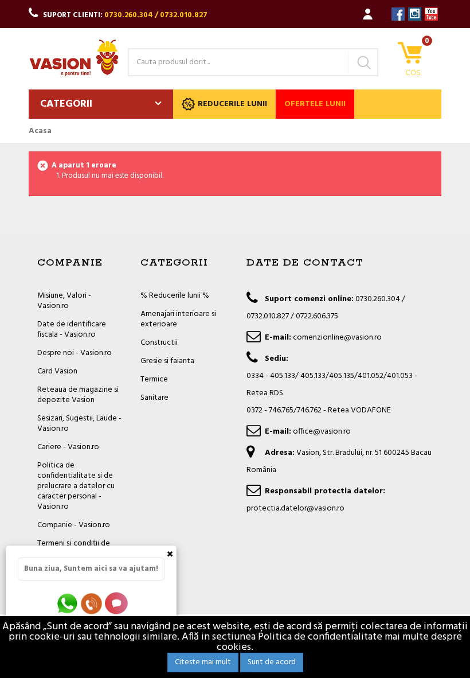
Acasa (40, 131)
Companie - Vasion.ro (73, 525)
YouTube (431, 14)
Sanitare (154, 397)
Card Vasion (57, 371)
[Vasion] (74, 57)
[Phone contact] (93, 603)
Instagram (414, 14)
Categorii (66, 104)
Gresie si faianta (167, 361)
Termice (154, 379)
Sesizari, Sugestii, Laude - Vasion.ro (79, 423)
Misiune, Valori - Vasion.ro (64, 301)
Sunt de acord (272, 662)
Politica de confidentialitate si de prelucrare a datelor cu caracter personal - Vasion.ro (76, 486)
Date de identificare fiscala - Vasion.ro (71, 329)
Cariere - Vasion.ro (68, 447)
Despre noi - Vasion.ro (74, 353)
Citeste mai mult (203, 662)
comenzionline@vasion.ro (337, 337)
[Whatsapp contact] (68, 603)
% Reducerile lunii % (174, 295)
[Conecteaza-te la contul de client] (367, 14)
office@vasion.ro (322, 431)
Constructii (159, 342)
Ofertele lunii (315, 104)
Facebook (398, 14)
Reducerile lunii (232, 104)
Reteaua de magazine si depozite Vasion (78, 395)
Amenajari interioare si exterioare (178, 319)
